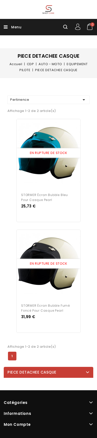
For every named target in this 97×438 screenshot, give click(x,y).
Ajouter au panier (53, 153)
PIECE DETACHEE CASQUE (31, 372)
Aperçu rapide (44, 153)
